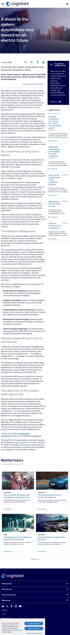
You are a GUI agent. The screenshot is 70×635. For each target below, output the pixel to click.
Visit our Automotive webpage (32, 84)
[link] (26, 62)
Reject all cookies (34, 628)
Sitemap (4, 610)
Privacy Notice (6, 618)
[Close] (42, 620)
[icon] (67, 4)
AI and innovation (9, 595)
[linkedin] (60, 101)
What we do (7, 584)
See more (34, 559)
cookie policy (18, 630)
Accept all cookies (33, 623)
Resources (6, 600)
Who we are (6, 589)
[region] (22, 626)
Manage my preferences (33, 633)
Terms (4, 614)
